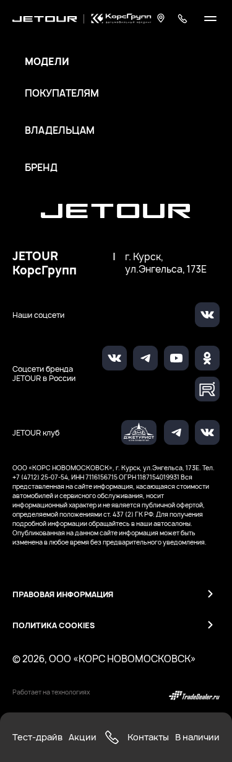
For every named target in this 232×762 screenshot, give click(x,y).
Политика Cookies (53, 625)
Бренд (41, 168)
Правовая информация (62, 594)
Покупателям (62, 93)
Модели (47, 62)
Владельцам (60, 131)
